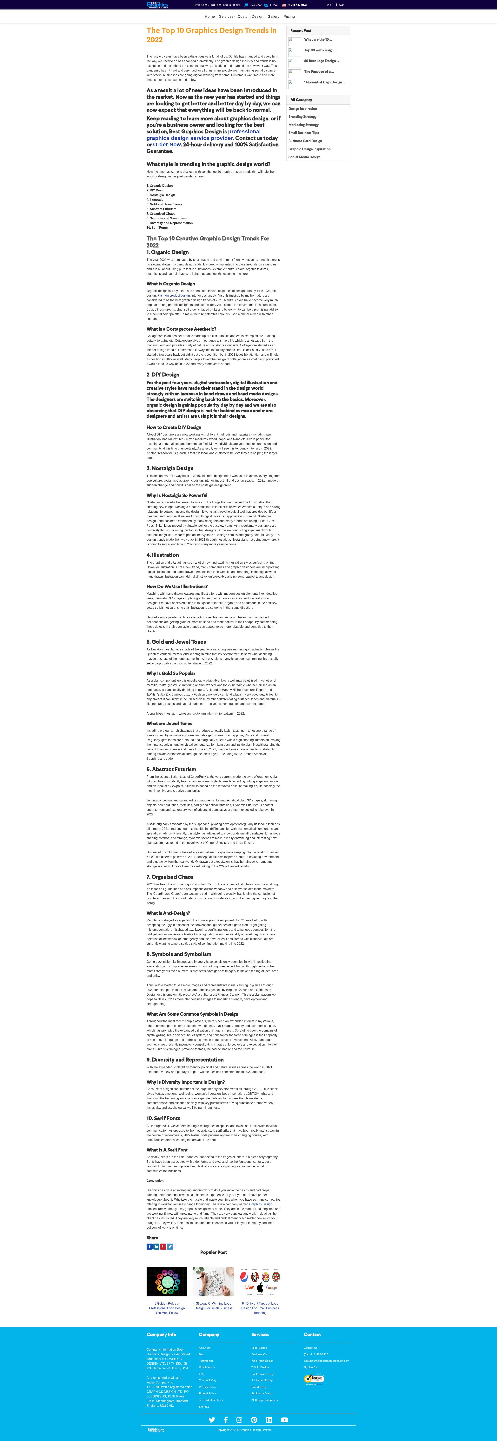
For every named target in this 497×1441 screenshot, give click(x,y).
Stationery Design (262, 1393)
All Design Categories (264, 1400)
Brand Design (259, 1387)
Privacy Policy (207, 1387)
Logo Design (259, 1347)
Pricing (289, 16)
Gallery (273, 16)
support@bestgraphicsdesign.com (328, 1360)
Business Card (260, 1354)
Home (210, 16)
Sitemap (204, 1406)
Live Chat (313, 1367)
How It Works (207, 1367)
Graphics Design (260, 1204)
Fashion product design (173, 295)
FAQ (201, 1374)
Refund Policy (207, 1393)
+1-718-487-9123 (317, 1354)
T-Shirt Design (260, 1367)
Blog (201, 1354)
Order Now (167, 144)
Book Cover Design (263, 1374)
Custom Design (250, 16)
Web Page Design (262, 1360)
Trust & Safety (207, 1380)
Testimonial (206, 1360)
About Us (204, 1347)
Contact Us (310, 1347)
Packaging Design (262, 1380)
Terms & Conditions (211, 1400)
